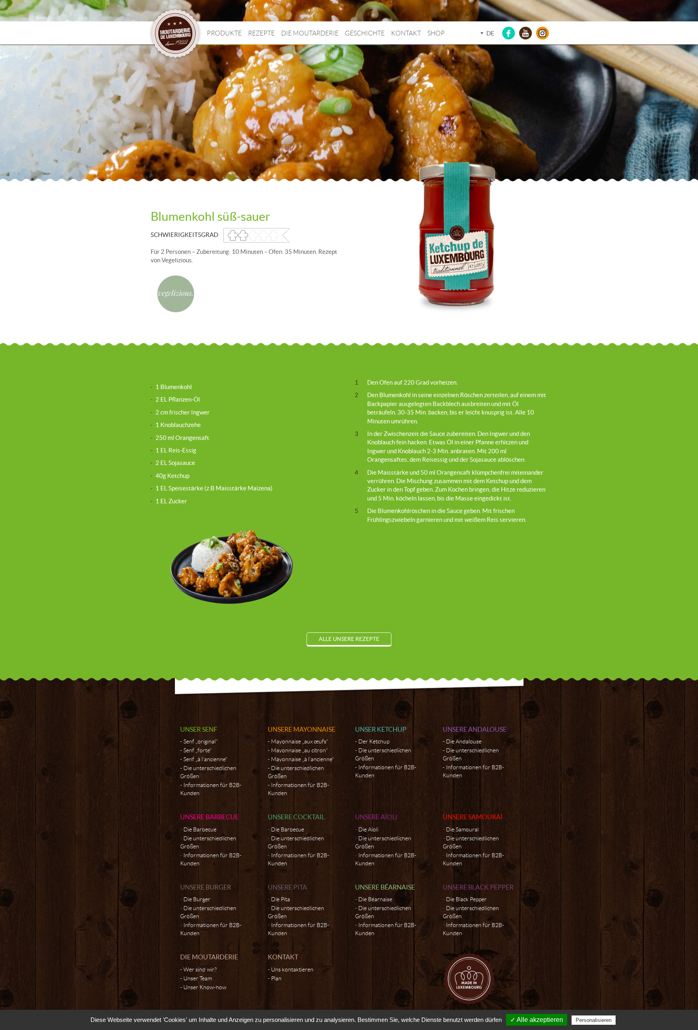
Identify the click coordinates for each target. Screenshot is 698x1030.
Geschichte (365, 33)
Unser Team (197, 978)
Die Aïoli (368, 829)
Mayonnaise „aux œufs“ (299, 741)
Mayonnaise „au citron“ (299, 750)
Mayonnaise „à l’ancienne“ (302, 759)
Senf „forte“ (197, 750)
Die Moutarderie (309, 33)
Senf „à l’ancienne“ (205, 759)
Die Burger (196, 899)
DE (490, 33)
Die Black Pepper (466, 899)
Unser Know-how (204, 987)
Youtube (525, 33)
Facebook (508, 33)
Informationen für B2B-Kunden (211, 789)
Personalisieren (594, 1020)
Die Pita (280, 899)
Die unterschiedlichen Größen (208, 772)
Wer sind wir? (200, 969)
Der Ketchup (373, 741)
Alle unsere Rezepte (349, 639)
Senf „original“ (200, 741)
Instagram (542, 33)
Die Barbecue (200, 829)
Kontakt (406, 33)
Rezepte (261, 33)
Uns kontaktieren (292, 969)
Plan (276, 978)
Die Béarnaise (375, 899)
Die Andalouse (463, 741)
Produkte (224, 33)
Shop (436, 33)
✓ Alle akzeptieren (536, 1019)
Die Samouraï (462, 829)
